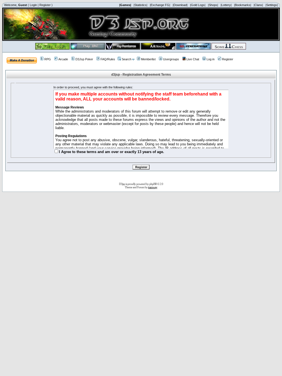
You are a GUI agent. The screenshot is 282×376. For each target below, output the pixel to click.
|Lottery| (226, 5)
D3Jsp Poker (84, 59)
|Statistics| (140, 5)
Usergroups (171, 59)
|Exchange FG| (160, 5)
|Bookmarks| (242, 5)
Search (126, 59)
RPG (47, 59)
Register (45, 5)
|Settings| (271, 5)
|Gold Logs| (197, 5)
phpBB (153, 184)
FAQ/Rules (108, 59)
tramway (152, 187)
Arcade (63, 59)
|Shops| (213, 5)
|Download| (180, 5)
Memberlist (148, 59)
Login (33, 5)
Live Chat (192, 59)
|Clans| (258, 5)
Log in (211, 59)
